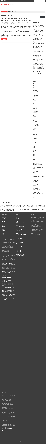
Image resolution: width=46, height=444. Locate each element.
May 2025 (34, 103)
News (34, 149)
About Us (25, 209)
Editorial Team (35, 184)
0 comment (21, 23)
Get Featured (35, 188)
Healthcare (3, 23)
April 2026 (34, 88)
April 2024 (34, 120)
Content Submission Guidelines (39, 176)
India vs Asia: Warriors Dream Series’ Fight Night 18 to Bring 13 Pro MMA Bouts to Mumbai (39, 32)
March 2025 (35, 106)
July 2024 (34, 116)
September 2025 (36, 98)
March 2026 (35, 90)
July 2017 (34, 132)
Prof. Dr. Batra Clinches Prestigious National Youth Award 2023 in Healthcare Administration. (16, 19)
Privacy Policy (35, 194)
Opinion (34, 150)
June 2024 (34, 117)
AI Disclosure (11, 294)
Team (8, 296)
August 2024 (35, 115)
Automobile (35, 137)
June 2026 (34, 86)
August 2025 (35, 99)
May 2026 (34, 87)
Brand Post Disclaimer (37, 171)
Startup (34, 154)
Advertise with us (36, 163)
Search (34, 15)
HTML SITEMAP (36, 190)
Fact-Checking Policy (37, 187)
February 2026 (35, 91)
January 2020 (35, 131)
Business (34, 139)
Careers (34, 172)
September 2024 (36, 113)
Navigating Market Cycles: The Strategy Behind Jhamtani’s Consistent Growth (38, 36)
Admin (18, 22)
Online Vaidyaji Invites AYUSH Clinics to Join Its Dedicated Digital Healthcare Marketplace (39, 65)
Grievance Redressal (36, 189)
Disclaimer (4, 295)
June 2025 (34, 102)
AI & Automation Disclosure (38, 167)
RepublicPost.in (9, 205)
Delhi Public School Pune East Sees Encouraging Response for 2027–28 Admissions (38, 45)
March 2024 (35, 121)
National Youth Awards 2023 (11, 23)
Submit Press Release (37, 198)
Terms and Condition (37, 200)
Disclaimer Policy (36, 180)
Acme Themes (42, 441)
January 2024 (35, 124)
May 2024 (34, 119)
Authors (34, 169)
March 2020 (35, 129)
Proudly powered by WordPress (23, 441)
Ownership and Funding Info (38, 193)
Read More (4, 39)
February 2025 (35, 107)
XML (11, 296)
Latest (34, 147)
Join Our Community (36, 192)
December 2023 (36, 125)
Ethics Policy (35, 185)
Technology (35, 155)
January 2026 (35, 92)
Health (34, 143)
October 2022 (35, 128)
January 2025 (35, 108)
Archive (34, 168)
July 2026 (34, 85)
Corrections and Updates (37, 179)
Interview (34, 146)
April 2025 (34, 104)
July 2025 (34, 100)
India (33, 145)
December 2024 (36, 109)
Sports (34, 152)
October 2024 (35, 112)
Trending (34, 156)
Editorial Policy (35, 183)
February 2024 (35, 123)
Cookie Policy (35, 177)
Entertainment (35, 142)
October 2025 (35, 96)
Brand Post (35, 138)
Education (34, 141)
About (34, 162)
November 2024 (36, 111)
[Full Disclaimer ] (9, 428)
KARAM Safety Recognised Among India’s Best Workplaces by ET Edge (38, 61)
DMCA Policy (35, 181)
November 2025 (36, 95)
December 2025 (36, 94)
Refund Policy (35, 196)
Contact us (35, 175)
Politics (34, 151)
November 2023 (36, 127)
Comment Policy (36, 173)
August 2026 (35, 83)
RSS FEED (34, 197)
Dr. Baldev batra (25, 22)
